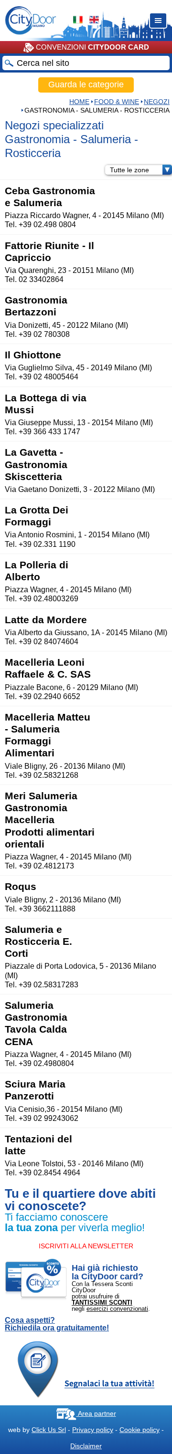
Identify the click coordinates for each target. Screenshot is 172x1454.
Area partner (96, 1413)
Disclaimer (86, 1446)
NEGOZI (157, 101)
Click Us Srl (49, 1429)
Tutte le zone (129, 170)
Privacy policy (92, 1429)
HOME (79, 101)
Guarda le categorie (86, 84)
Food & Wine (116, 101)
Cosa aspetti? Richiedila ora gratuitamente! (57, 1324)
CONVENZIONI (91, 47)
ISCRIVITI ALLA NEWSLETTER (86, 1246)
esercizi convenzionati (117, 1308)
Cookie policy (139, 1429)
